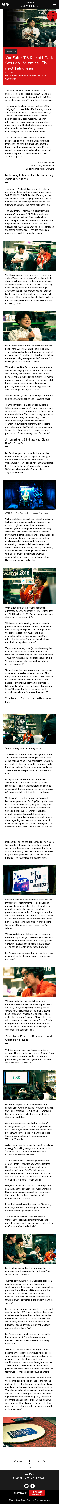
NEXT (39, 1461)
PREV (20, 1461)
